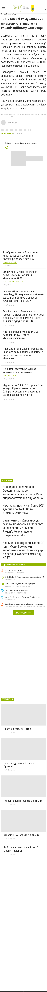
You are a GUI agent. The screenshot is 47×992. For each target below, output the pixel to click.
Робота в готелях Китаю (17, 728)
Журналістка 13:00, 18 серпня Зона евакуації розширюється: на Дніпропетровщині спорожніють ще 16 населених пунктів (23, 390)
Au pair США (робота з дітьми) (21, 835)
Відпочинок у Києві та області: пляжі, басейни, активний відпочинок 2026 (20, 275)
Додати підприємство (23, 613)
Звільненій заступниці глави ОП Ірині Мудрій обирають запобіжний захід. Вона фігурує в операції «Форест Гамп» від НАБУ (23, 296)
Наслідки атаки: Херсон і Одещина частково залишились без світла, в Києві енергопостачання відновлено (23, 353)
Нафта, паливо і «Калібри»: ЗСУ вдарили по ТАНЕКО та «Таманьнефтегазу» (21, 335)
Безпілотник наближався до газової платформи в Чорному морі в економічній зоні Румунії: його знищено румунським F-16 (23, 316)
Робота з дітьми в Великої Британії (19, 765)
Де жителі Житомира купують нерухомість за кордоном (20, 370)
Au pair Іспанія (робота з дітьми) (23, 800)
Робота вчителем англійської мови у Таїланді (21, 849)
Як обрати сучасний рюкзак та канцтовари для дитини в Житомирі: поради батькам (20, 255)
